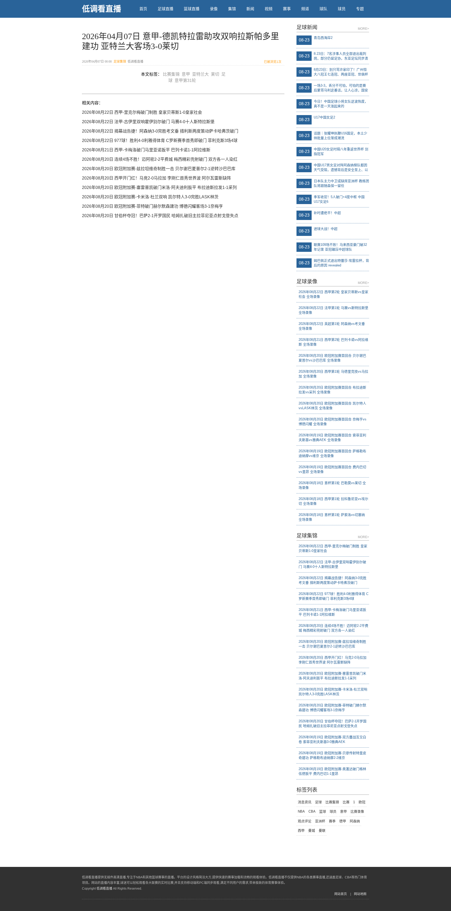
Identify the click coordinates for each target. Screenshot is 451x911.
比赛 (346, 802)
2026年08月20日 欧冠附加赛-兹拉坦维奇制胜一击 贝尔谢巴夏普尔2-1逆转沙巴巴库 (158, 168)
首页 (143, 9)
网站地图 (360, 894)
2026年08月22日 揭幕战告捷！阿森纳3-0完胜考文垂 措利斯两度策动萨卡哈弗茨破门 (160, 131)
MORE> (363, 29)
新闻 (250, 9)
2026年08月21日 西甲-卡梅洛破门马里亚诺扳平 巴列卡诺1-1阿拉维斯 (146, 150)
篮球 (322, 811)
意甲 (187, 74)
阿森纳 (355, 821)
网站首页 (340, 894)
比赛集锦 (172, 74)
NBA (301, 811)
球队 (323, 9)
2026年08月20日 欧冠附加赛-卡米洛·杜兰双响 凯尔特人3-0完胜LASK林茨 (150, 197)
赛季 (332, 821)
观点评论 (304, 821)
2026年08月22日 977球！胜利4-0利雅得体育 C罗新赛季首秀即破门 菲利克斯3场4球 (160, 140)
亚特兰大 (201, 74)
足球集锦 (120, 61)
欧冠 (362, 802)
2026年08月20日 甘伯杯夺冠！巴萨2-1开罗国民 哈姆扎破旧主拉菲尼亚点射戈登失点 (160, 215)
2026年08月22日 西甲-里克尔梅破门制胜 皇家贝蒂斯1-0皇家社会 (142, 112)
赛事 (287, 9)
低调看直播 (101, 8)
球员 (342, 9)
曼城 (311, 830)
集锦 (232, 9)
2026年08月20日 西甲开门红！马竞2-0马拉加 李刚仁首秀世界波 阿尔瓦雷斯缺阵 (156, 178)
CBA (312, 811)
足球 (318, 802)
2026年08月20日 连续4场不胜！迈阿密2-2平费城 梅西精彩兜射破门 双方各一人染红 (160, 159)
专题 (360, 9)
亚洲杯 (320, 821)
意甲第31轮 (186, 80)
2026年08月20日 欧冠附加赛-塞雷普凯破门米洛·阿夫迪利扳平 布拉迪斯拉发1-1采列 (159, 187)
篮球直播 (191, 9)
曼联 (322, 830)
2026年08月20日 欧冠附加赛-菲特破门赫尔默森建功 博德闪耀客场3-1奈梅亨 (152, 206)
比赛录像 (357, 811)
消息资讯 (304, 802)
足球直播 (165, 9)
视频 (268, 9)
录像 (214, 9)
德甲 (342, 821)
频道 (305, 9)
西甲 (301, 830)
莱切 (216, 74)
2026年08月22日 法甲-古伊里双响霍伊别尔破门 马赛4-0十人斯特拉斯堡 (148, 122)
